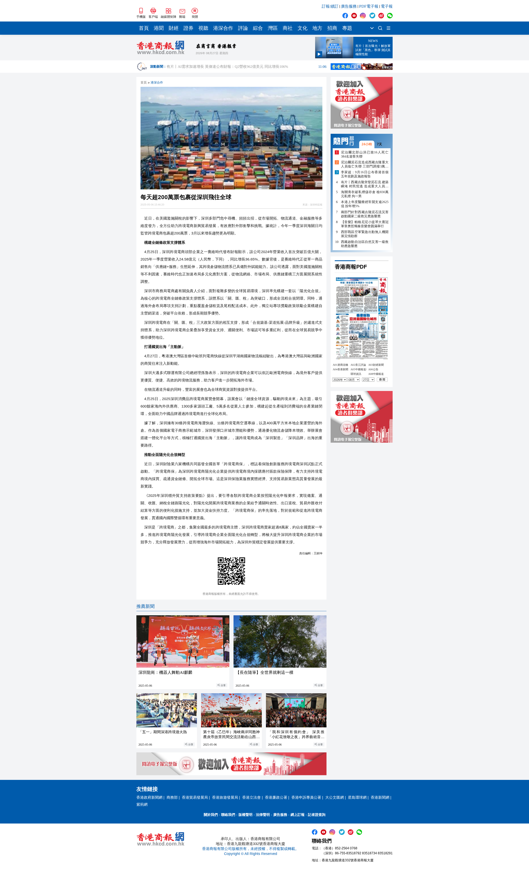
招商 (332, 28)
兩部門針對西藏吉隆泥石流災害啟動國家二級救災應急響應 (364, 214)
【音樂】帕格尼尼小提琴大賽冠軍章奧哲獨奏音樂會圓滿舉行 (364, 224)
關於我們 (211, 815)
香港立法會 (251, 797)
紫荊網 (142, 804)
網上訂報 (298, 815)
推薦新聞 (145, 606)
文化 (302, 28)
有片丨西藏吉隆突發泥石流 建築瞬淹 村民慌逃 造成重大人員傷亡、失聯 (364, 184)
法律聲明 (263, 815)
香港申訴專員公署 (306, 797)
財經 (174, 28)
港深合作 (223, 28)
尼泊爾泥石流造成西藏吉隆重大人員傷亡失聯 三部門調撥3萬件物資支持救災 (364, 164)
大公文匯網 (334, 797)
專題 (347, 28)
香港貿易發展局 (195, 797)
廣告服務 (349, 6)
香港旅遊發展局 (225, 797)
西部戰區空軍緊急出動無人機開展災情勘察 (364, 234)
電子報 (387, 6)
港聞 (159, 28)
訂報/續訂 (330, 6)
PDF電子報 (368, 6)
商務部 (172, 797)
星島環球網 (357, 797)
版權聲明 (245, 815)
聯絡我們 (228, 815)
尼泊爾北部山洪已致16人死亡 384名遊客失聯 (364, 154)
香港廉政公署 (276, 797)
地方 (317, 28)
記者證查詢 (316, 815)
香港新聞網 (380, 797)
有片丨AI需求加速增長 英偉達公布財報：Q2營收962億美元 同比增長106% (246, 67)
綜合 (258, 28)
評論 (243, 28)
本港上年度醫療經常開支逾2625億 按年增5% (364, 204)
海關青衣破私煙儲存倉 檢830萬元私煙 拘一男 (364, 194)
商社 (288, 28)
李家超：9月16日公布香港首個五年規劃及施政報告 (364, 174)
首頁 (144, 28)
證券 (188, 28)
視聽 (203, 28)
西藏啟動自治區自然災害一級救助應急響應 (364, 243)
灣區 (273, 28)
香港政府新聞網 (149, 797)
